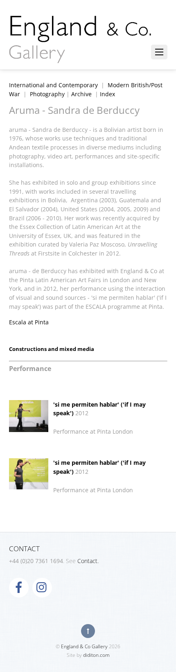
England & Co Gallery (84, 646)
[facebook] (19, 587)
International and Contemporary (53, 85)
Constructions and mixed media (51, 349)
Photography (47, 94)
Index (107, 94)
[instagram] (42, 587)
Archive (81, 94)
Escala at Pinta (29, 322)
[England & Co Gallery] (80, 54)
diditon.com (96, 655)
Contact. (88, 561)
